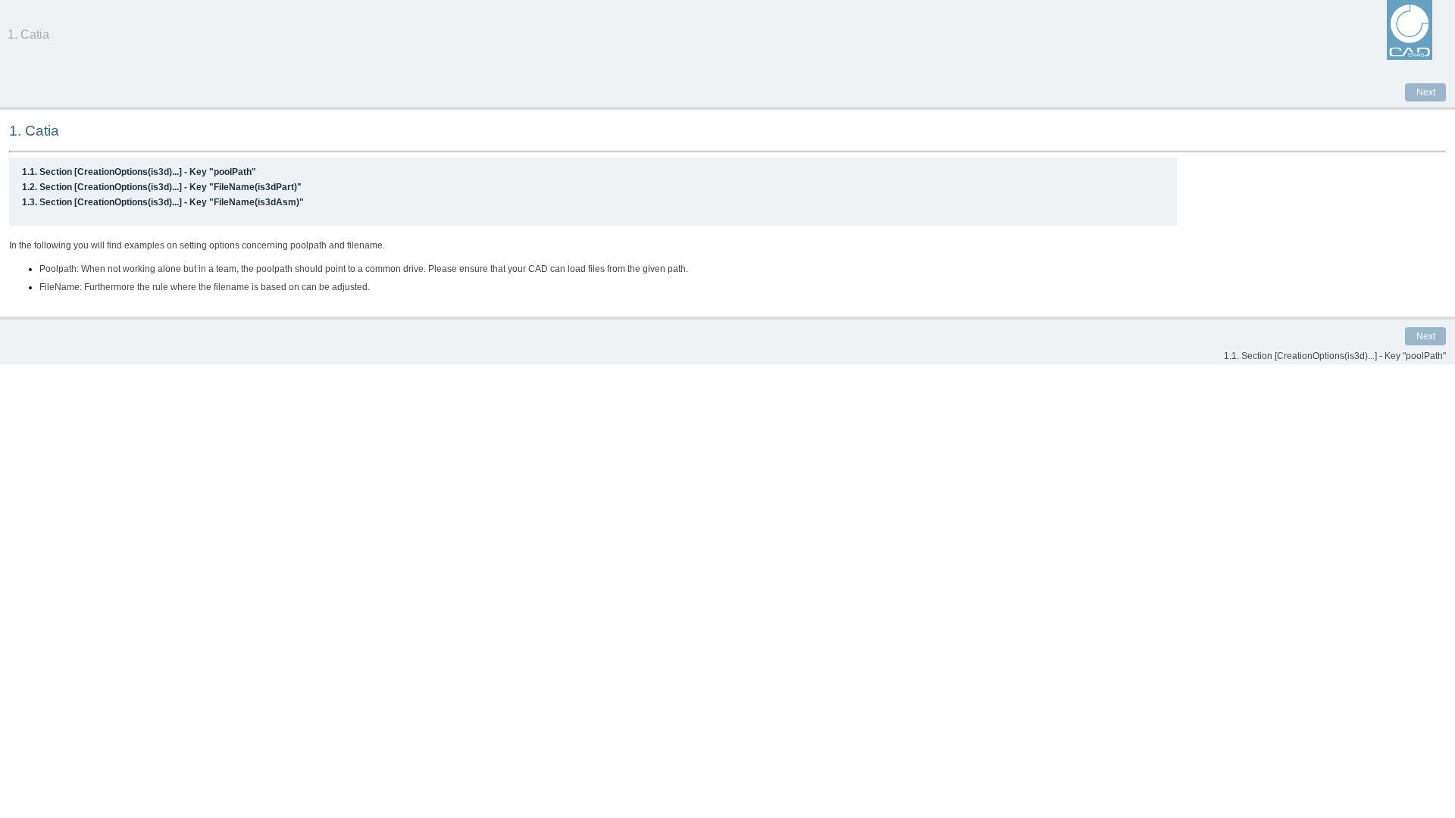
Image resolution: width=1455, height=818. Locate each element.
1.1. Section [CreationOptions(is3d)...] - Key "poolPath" (139, 172)
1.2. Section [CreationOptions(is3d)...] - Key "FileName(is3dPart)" (162, 187)
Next (1425, 92)
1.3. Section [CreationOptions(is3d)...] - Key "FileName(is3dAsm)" (163, 202)
